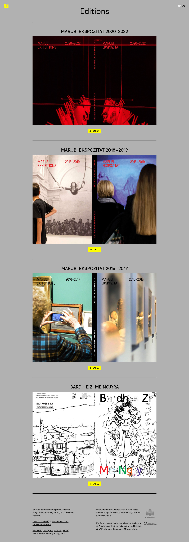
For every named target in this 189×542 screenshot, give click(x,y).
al (183, 5)
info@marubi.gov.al (42, 524)
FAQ (62, 533)
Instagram (48, 530)
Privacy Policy (52, 533)
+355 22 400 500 (41, 521)
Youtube (57, 530)
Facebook (37, 530)
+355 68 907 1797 (60, 521)
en (180, 5)
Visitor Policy (39, 533)
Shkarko (94, 131)
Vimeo (66, 530)
